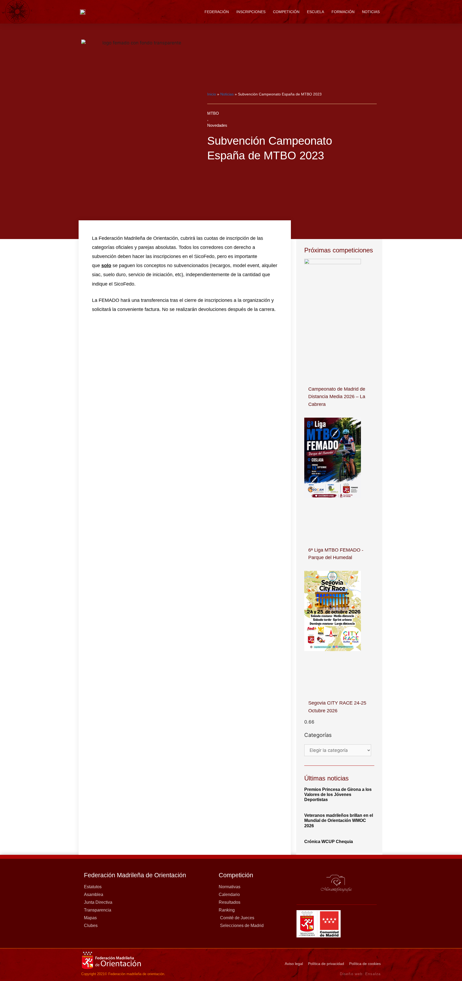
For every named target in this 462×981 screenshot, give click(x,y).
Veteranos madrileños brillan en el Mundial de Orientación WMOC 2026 (338, 820)
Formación (343, 12)
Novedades (217, 125)
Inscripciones (250, 12)
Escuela (315, 12)
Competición (286, 12)
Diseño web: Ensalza (360, 974)
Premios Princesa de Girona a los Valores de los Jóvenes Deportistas (338, 794)
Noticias (371, 12)
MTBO (213, 113)
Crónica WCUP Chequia (328, 841)
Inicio (211, 94)
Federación (217, 12)
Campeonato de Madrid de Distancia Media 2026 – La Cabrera (336, 396)
